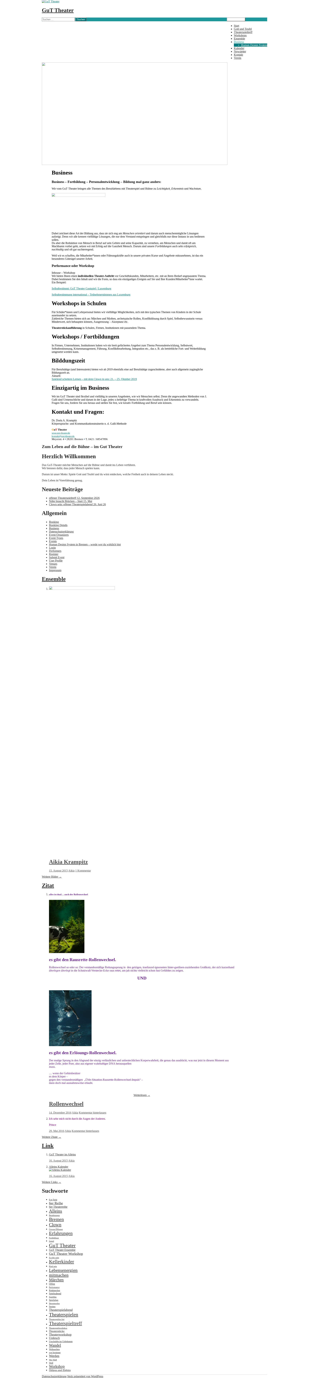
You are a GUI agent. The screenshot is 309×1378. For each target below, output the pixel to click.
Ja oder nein (54, 1258)
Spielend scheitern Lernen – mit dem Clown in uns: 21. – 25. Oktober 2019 (94, 379)
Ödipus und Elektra (60, 1370)
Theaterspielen (63, 1314)
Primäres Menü (236, 19)
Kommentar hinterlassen (92, 1112)
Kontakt (238, 54)
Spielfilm (53, 1297)
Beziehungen (54, 1215)
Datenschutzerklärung (61, 531)
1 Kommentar (83, 870)
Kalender (239, 48)
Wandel (55, 1345)
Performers (55, 550)
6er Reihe (56, 1203)
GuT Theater (58, 10)
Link (48, 1145)
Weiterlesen (142, 1095)
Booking (54, 521)
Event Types (56, 538)
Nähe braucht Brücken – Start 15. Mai (70, 501)
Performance (54, 1287)
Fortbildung (54, 1238)
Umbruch (54, 1338)
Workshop (57, 1366)
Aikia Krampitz (68, 862)
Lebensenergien (63, 1270)
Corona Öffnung (56, 1229)
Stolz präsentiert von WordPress (85, 1376)
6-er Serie (53, 1199)
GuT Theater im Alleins (62, 1154)
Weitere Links (51, 1182)
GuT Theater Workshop (66, 1254)
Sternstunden (54, 1303)
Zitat (48, 885)
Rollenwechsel (66, 1104)
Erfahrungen (61, 1233)
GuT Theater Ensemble (62, 1249)
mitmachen (58, 1275)
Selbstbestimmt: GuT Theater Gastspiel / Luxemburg (81, 288)
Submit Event (56, 557)
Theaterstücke (57, 1331)
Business (239, 41)
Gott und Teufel (243, 28)
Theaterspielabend (61, 1310)
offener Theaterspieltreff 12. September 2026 (74, 497)
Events (53, 541)
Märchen (56, 1280)
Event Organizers (59, 534)
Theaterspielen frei (56, 1319)
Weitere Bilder (52, 876)
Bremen (56, 1219)
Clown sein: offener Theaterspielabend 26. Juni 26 (77, 504)
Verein (237, 57)
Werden (54, 1356)
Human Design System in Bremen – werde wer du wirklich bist (85, 544)
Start (236, 25)
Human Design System (254, 45)
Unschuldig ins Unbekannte (61, 1341)
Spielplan (53, 1300)
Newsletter (240, 51)
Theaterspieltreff (243, 32)
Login (52, 547)
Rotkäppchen (54, 1290)
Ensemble (239, 38)
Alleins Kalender (58, 1166)
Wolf (51, 1363)
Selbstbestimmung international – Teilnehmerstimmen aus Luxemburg (91, 294)
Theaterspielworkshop (58, 1328)
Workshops (240, 35)
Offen (52, 1283)
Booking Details (58, 525)
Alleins (55, 1210)
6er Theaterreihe (58, 1206)
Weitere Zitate (51, 1136)
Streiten (52, 1306)
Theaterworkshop (60, 1334)
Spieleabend (55, 1293)
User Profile (56, 560)
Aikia (71, 870)
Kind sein (53, 1266)
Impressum (55, 570)
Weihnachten (54, 1349)
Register (53, 554)
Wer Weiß (53, 1360)
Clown (55, 1224)
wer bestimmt (54, 1352)
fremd (51, 1241)
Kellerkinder (61, 1261)
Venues (53, 563)
